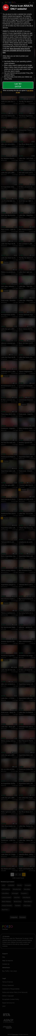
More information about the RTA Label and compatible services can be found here (17, 50)
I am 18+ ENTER (18, 85)
